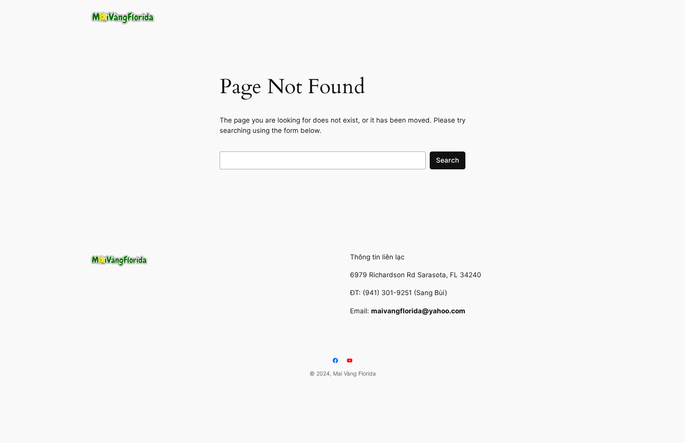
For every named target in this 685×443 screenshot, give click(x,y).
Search (447, 160)
